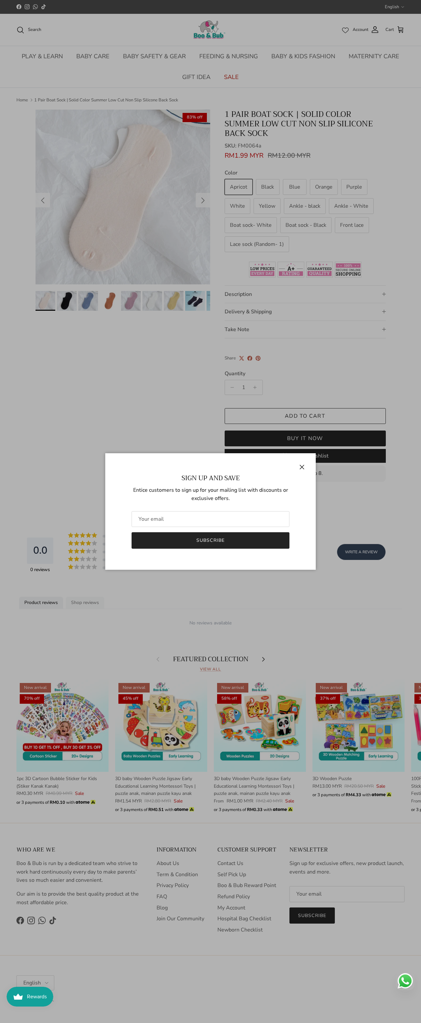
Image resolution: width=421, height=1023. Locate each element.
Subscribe (210, 540)
